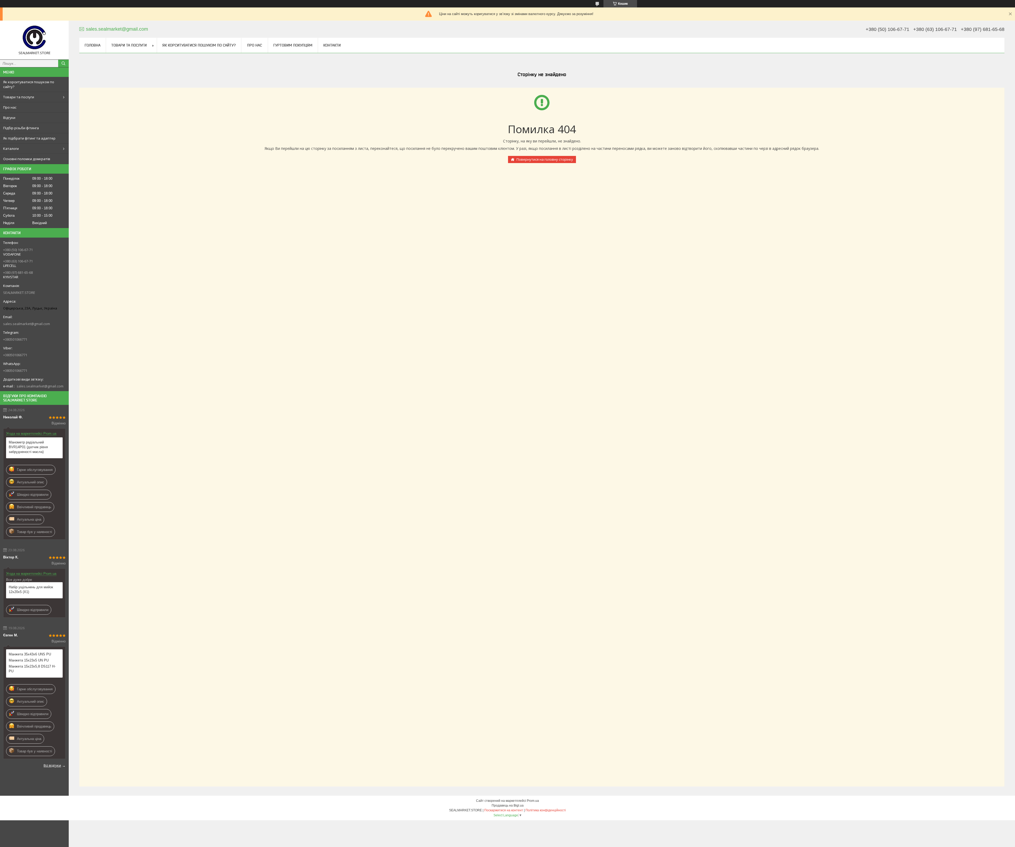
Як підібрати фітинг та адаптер (29, 138)
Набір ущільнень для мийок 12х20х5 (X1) (31, 589)
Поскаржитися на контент (503, 810)
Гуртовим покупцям (292, 45)
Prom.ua (533, 801)
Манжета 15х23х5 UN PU (29, 660)
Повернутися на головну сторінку (544, 159)
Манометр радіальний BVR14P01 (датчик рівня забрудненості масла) (28, 447)
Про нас (9, 107)
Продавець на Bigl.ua (508, 805)
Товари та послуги (18, 97)
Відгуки (9, 117)
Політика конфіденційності (545, 810)
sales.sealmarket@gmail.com (26, 323)
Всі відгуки (52, 765)
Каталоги (11, 148)
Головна (92, 45)
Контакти (332, 45)
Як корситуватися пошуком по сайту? (28, 84)
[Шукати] (63, 63)
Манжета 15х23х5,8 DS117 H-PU (32, 668)
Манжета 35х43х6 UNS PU (30, 654)
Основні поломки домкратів (26, 158)
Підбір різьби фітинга (21, 128)
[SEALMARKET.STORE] (34, 38)
